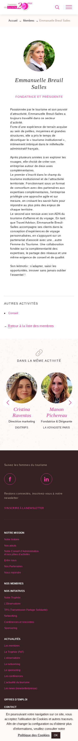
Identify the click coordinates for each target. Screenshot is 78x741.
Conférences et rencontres (19, 622)
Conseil (13, 313)
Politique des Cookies (34, 735)
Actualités (12, 639)
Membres (28, 20)
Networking (10, 615)
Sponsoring (10, 628)
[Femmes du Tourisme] (18, 7)
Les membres (12, 645)
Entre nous (10, 560)
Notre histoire (11, 539)
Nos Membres (14, 583)
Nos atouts (10, 545)
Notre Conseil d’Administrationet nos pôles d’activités (21, 553)
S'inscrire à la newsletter (24, 508)
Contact (10, 707)
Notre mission (14, 532)
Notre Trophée (12, 597)
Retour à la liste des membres (31, 326)
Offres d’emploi (15, 699)
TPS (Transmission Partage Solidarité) (25, 609)
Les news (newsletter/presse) (20, 688)
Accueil (13, 20)
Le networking (12, 664)
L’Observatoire (12, 603)
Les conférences (13, 676)
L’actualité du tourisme (17, 682)
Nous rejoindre (12, 572)
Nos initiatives (14, 591)
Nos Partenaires (13, 566)
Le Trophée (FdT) (14, 651)
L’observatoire (12, 657)
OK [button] (56, 735)
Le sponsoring (12, 670)
